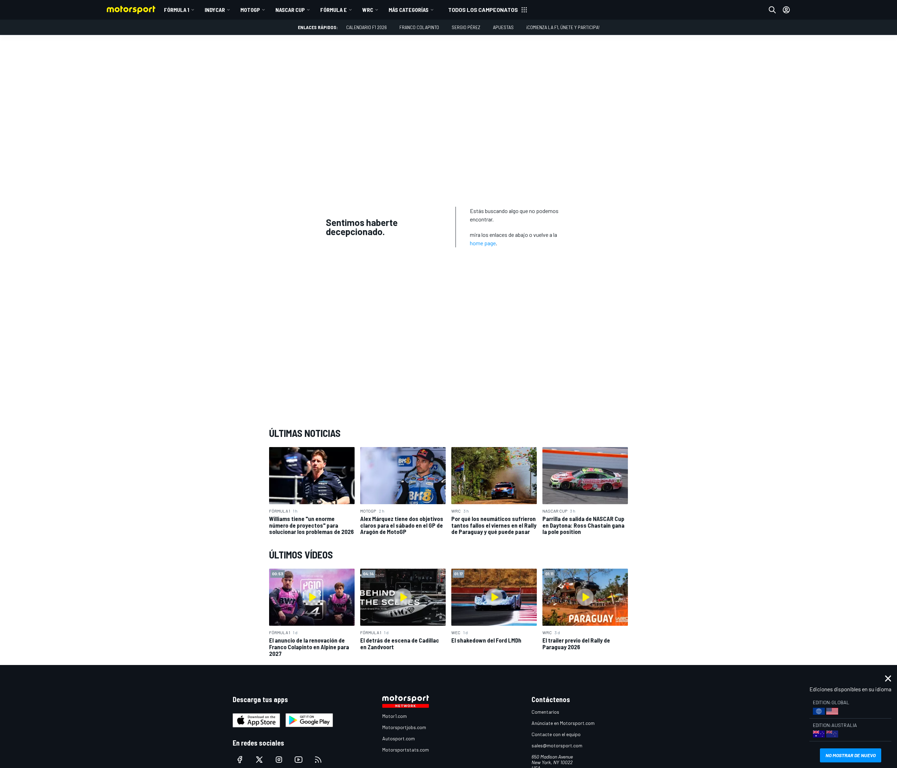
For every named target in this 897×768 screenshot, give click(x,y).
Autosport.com (398, 738)
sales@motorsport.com (557, 745)
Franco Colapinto (419, 27)
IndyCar (215, 9)
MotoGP (250, 9)
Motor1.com (394, 716)
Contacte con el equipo (556, 734)
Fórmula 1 (176, 9)
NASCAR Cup (290, 9)
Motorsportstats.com (405, 750)
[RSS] (318, 760)
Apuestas (503, 27)
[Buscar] (772, 10)
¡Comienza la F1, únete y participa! (563, 27)
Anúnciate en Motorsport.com (563, 723)
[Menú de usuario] (786, 10)
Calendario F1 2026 (366, 27)
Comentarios (545, 712)
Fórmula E (333, 9)
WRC (367, 9)
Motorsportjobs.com (404, 727)
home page (483, 243)
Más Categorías (409, 9)
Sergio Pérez (466, 27)
